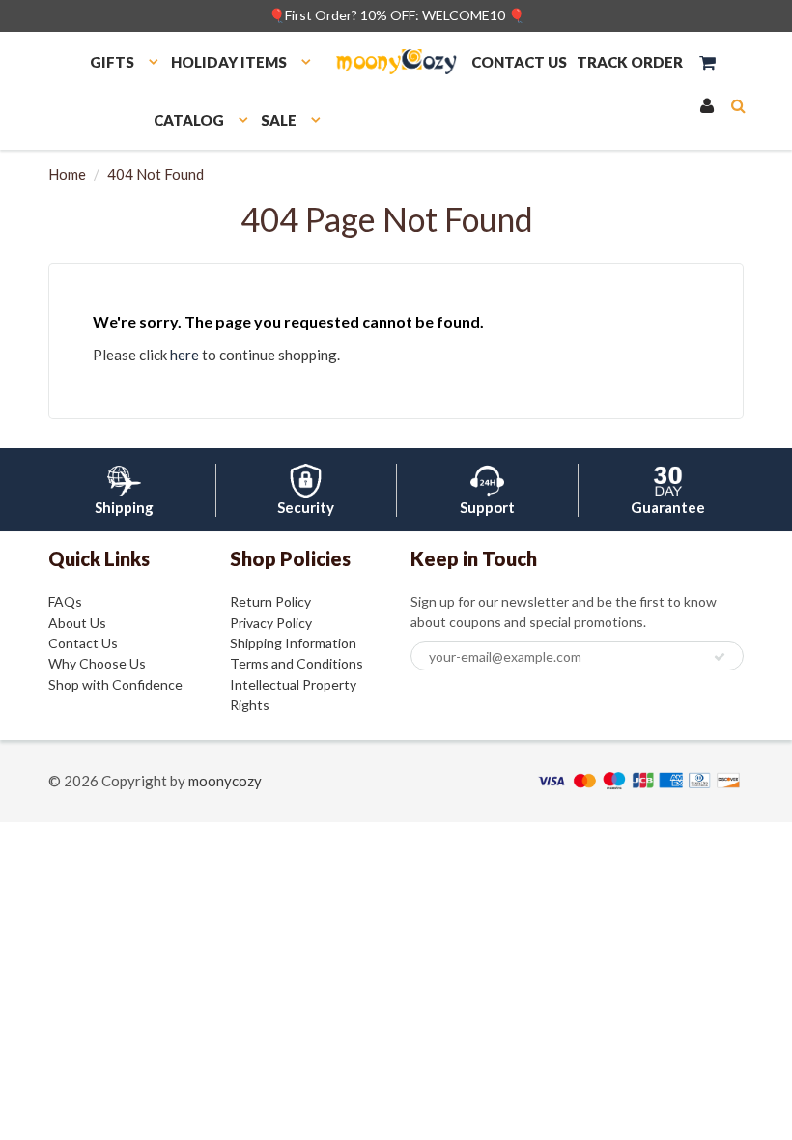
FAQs (65, 601)
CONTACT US (519, 62)
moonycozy (225, 780)
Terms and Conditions (296, 663)
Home (67, 174)
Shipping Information (293, 643)
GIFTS (112, 62)
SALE (279, 119)
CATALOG (189, 119)
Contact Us (83, 643)
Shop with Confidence (115, 684)
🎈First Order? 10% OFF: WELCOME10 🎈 (396, 15)
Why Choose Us (97, 663)
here (184, 354)
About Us (77, 622)
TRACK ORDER (630, 62)
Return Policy (270, 601)
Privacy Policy (271, 622)
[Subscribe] (719, 656)
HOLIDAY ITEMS (229, 62)
